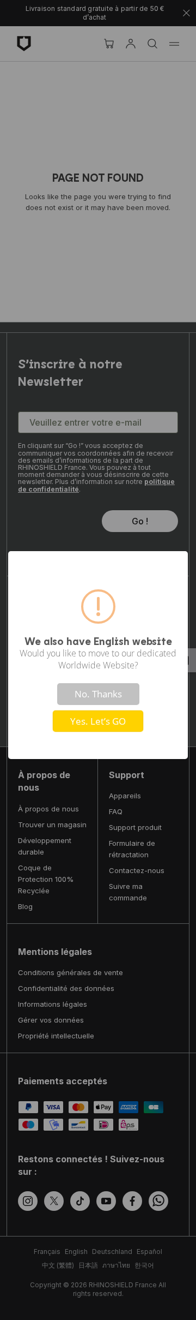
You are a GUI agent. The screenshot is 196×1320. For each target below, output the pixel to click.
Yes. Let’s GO (98, 721)
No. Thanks (98, 694)
